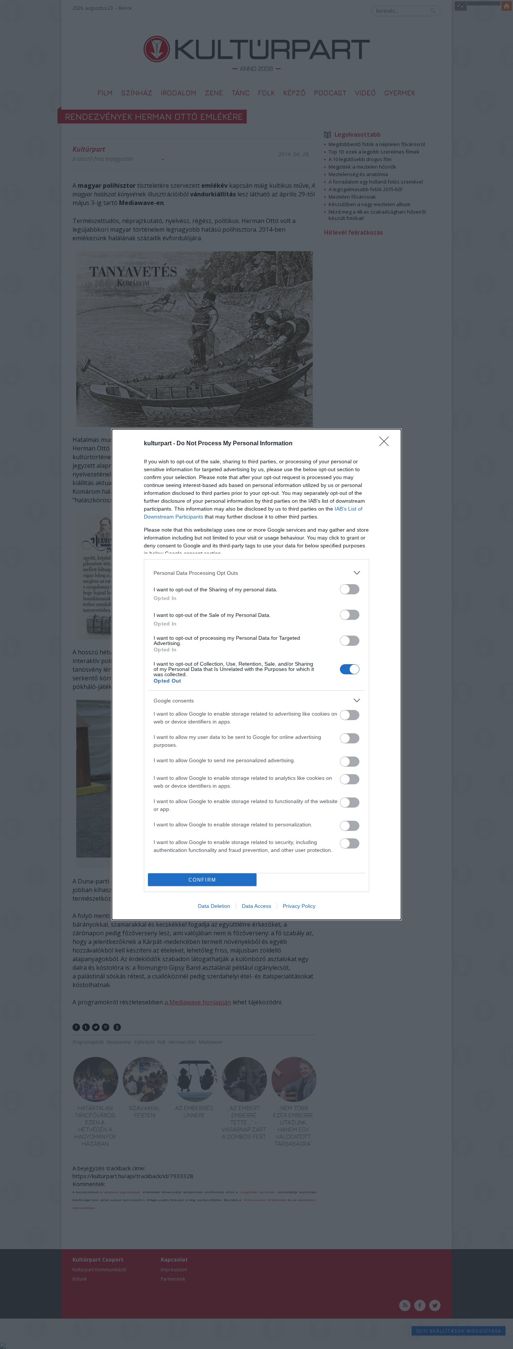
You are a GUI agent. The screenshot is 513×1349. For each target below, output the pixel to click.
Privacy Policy (299, 906)
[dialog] (256, 674)
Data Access (256, 906)
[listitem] (256, 573)
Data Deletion (214, 906)
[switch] (349, 589)
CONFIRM (202, 880)
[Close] (386, 444)
